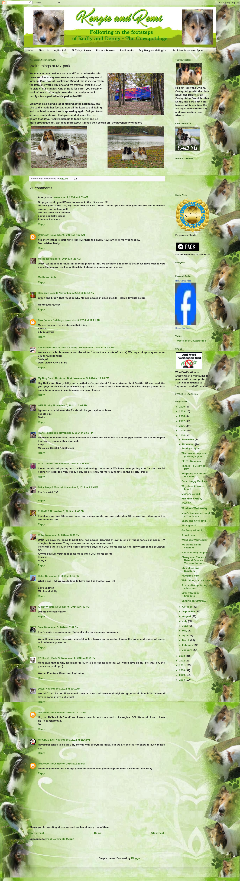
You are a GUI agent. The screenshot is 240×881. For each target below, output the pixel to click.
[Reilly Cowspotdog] (185, 324)
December (188, 439)
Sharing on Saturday (193, 600)
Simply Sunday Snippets (190, 594)
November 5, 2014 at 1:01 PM (70, 405)
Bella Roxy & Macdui (50, 487)
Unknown (43, 234)
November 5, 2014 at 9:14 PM (78, 658)
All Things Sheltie (81, 50)
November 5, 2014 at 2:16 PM (71, 463)
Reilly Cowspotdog (183, 281)
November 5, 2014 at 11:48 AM (96, 347)
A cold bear (188, 535)
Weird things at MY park (195, 580)
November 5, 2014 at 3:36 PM (62, 535)
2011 (182, 665)
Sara (40, 627)
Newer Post (37, 833)
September (189, 611)
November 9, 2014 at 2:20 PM (67, 763)
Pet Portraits (127, 50)
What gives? (188, 525)
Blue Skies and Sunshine (190, 569)
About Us (44, 50)
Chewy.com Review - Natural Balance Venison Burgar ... (193, 560)
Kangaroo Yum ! (191, 575)
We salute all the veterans (191, 546)
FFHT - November (191, 461)
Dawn (41, 688)
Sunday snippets (191, 448)
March (186, 640)
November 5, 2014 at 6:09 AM (71, 197)
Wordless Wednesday (194, 508)
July (185, 621)
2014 (182, 435)
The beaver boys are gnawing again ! (193, 455)
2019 (182, 411)
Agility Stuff (60, 50)
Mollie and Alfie (47, 277)
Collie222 (43, 511)
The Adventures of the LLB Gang (57, 347)
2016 (182, 425)
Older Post (157, 833)
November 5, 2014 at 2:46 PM (67, 511)
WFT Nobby (45, 405)
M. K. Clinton (45, 463)
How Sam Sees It (48, 293)
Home (30, 50)
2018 (182, 416)
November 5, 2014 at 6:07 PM (72, 606)
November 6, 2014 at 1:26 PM (73, 739)
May (185, 630)
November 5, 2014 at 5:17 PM (62, 576)
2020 (182, 406)
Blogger (136, 858)
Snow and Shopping (193, 520)
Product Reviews (105, 50)
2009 (182, 675)
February (188, 645)
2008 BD (186, 503)
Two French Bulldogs (51, 320)
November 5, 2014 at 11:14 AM (77, 293)
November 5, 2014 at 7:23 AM (67, 234)
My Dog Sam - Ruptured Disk (55, 378)
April (185, 635)
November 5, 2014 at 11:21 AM (82, 320)
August (187, 616)
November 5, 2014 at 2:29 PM (81, 487)
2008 (182, 679)
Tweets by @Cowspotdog (190, 340)
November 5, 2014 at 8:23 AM (63, 258)
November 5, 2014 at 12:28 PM (91, 378)
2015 (182, 430)
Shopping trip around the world (194, 475)
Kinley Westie (46, 606)
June (185, 625)
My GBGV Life (46, 739)
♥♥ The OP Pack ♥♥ (49, 658)
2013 (182, 655)
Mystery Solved (190, 493)
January (187, 649)
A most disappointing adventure (194, 586)
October (187, 606)
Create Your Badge (183, 328)
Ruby (41, 535)
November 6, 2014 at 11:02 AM (68, 712)
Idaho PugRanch (48, 432)
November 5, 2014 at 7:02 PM (61, 627)
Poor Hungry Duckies (194, 481)
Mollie (41, 258)
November (188, 444)
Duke (41, 576)
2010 (182, 670)
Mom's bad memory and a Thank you (195, 514)
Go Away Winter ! (191, 530)
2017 (182, 421)
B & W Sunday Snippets (195, 552)
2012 (182, 660)
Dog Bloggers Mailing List (153, 50)
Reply (41, 224)
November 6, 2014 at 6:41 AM (63, 688)
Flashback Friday (191, 498)
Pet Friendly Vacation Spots (188, 50)
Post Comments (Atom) (60, 838)
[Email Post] (75, 178)
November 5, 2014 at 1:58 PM (76, 432)
